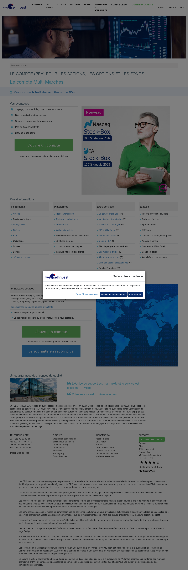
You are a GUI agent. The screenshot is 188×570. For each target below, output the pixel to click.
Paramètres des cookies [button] (87, 294)
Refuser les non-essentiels (113, 294)
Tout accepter (135, 294)
